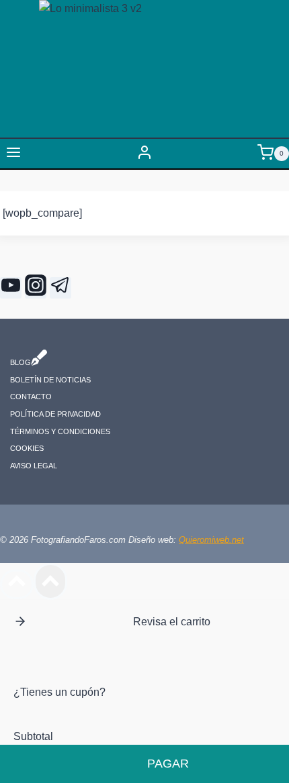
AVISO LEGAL (33, 466)
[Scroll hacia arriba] (17, 584)
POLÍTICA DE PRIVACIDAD (55, 414)
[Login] (144, 153)
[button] (20, 621)
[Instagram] (35, 288)
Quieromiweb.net (211, 540)
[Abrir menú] (14, 153)
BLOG (20, 363)
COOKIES (27, 449)
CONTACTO (31, 397)
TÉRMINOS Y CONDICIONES (60, 431)
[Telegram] (60, 288)
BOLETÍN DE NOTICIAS (50, 380)
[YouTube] (11, 288)
